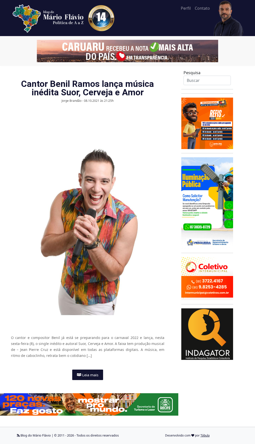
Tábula (205, 435)
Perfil (186, 8)
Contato (202, 8)
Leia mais (89, 374)
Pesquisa (192, 72)
